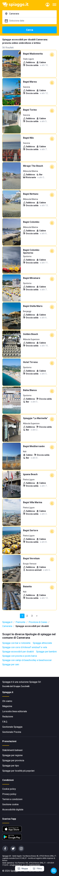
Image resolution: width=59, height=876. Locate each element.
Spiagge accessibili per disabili (18, 651)
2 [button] (27, 615)
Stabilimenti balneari (12, 750)
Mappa (24, 868)
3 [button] (32, 615)
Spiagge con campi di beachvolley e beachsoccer (27, 660)
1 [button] (22, 615)
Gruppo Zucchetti (21, 686)
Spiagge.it (7, 622)
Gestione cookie (10, 804)
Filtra (39, 868)
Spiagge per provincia (13, 760)
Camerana (7, 626)
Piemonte (20, 622)
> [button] (36, 615)
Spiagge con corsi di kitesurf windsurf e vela (24, 647)
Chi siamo (7, 701)
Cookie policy (9, 789)
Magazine (7, 706)
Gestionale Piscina (11, 732)
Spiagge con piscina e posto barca (19, 656)
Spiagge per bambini (46, 651)
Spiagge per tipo (10, 765)
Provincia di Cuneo (38, 622)
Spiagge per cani (10, 664)
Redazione (7, 716)
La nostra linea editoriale (14, 711)
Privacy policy (9, 794)
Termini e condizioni (12, 799)
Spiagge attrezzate (42, 643)
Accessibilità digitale (12, 809)
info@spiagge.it (16, 865)
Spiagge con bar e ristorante (16, 643)
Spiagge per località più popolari (18, 770)
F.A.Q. (5, 721)
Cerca (29, 29)
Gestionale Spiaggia (12, 726)
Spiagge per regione (12, 755)
